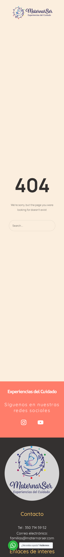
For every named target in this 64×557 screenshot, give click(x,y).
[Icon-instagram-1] (24, 422)
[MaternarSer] (32, 12)
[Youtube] (41, 422)
